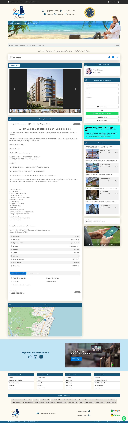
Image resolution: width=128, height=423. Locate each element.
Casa (39, 380)
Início (12, 45)
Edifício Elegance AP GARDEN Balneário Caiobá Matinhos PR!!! (101, 202)
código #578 (39, 402)
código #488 (56, 399)
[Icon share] (30, 357)
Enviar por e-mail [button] (102, 107)
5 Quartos (69, 388)
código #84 (27, 399)
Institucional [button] (26, 23)
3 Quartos (69, 383)
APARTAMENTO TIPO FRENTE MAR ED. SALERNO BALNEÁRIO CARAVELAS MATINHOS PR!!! (99, 147)
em (28, 402)
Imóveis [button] (17, 23)
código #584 (73, 402)
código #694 (16, 402)
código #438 (111, 402)
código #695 (45, 399)
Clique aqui (89, 221)
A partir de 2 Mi (99, 388)
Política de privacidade (96, 421)
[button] (14, 89)
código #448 (50, 402)
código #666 (111, 399)
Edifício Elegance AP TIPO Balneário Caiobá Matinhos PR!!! (101, 189)
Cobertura (40, 385)
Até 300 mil (98, 377)
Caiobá (11, 377)
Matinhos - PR (23, 45)
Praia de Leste (13, 388)
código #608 (61, 402)
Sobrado (40, 383)
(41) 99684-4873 (70, 11)
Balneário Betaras (14, 383)
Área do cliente (113, 2)
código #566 (89, 402)
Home (11, 23)
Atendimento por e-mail (47, 413)
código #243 (16, 399)
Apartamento (32, 45)
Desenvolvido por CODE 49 (113, 421)
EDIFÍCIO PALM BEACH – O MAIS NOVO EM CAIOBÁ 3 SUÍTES (100, 175)
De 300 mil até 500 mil (101, 380)
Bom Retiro (12, 385)
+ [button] (10, 309)
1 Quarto (68, 377)
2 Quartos (69, 380)
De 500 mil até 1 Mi (100, 383)
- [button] (10, 311)
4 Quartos (69, 385)
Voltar (117, 45)
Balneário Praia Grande (15, 380)
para (78, 399)
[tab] (14, 65)
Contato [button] (35, 23)
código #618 (100, 402)
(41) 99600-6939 (53, 11)
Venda (16, 45)
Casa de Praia (41, 388)
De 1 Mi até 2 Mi (99, 385)
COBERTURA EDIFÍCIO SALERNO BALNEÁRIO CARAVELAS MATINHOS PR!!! (101, 161)
